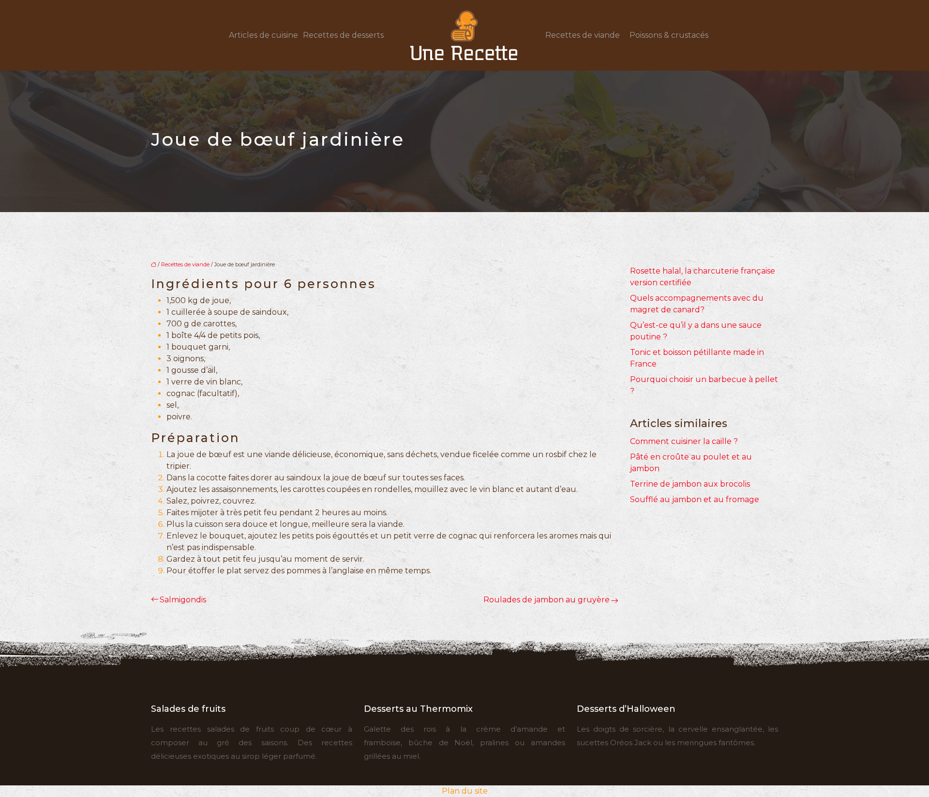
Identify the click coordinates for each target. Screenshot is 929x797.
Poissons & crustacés (668, 35)
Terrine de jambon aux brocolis (690, 484)
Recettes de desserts (343, 35)
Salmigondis (183, 599)
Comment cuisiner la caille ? (684, 441)
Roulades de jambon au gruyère (546, 599)
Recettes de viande (582, 35)
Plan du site (465, 791)
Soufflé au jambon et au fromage (694, 499)
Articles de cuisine (263, 35)
